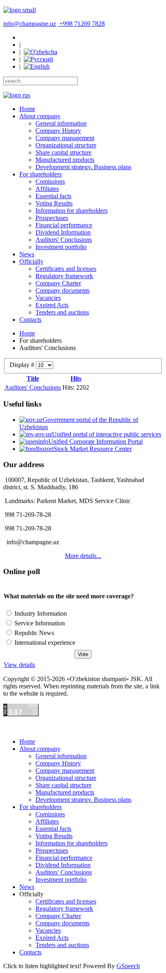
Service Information (39, 623)
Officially (31, 261)
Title (33, 378)
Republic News (33, 632)
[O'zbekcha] (40, 51)
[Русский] (38, 59)
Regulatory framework (64, 276)
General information (61, 123)
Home (27, 108)
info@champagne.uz (29, 23)
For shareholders (40, 174)
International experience (44, 642)
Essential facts (53, 196)
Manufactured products (64, 159)
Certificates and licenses (65, 268)
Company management (64, 137)
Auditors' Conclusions (63, 239)
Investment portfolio (61, 246)
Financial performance (63, 225)
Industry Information (40, 613)
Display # (23, 364)
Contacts (30, 319)
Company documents (62, 290)
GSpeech (128, 966)
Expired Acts (51, 305)
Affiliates (47, 188)
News (26, 254)
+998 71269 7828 (82, 23)
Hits (76, 378)
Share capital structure (63, 152)
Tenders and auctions (62, 312)
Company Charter (58, 283)
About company (39, 116)
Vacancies (48, 297)
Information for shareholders (71, 210)
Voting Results (54, 203)
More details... (83, 555)
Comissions (50, 181)
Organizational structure (65, 145)
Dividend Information (63, 232)
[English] (37, 66)
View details (19, 664)
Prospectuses (51, 217)
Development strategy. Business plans (83, 167)
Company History (58, 130)
